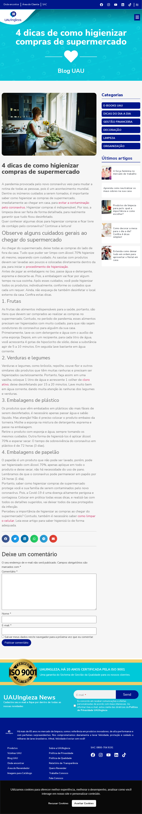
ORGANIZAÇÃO (114, 146)
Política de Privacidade (61, 753)
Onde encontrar (15, 763)
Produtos (12, 748)
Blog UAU (12, 758)
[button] (137, 17)
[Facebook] (101, 5)
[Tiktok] (130, 5)
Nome (6, 613)
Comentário (9, 571)
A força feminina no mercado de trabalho (124, 172)
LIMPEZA (109, 138)
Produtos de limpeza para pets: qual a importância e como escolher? (124, 210)
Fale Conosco (56, 778)
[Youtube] (116, 5)
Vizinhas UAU (14, 753)
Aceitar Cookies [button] (84, 803)
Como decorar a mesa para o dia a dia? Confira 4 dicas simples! (125, 233)
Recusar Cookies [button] (58, 803)
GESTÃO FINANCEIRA (117, 122)
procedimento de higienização (47, 267)
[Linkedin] (123, 5)
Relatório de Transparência (63, 763)
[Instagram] (108, 5)
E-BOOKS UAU (113, 105)
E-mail (6, 625)
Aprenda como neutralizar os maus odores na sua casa (119, 190)
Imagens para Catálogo (19, 773)
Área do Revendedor (18, 768)
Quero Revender (57, 768)
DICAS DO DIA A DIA (117, 114)
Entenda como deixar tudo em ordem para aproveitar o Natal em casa (125, 256)
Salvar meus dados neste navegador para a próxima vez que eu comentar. (49, 637)
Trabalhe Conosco (58, 773)
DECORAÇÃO (112, 130)
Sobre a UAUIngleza (59, 748)
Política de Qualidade (60, 758)
